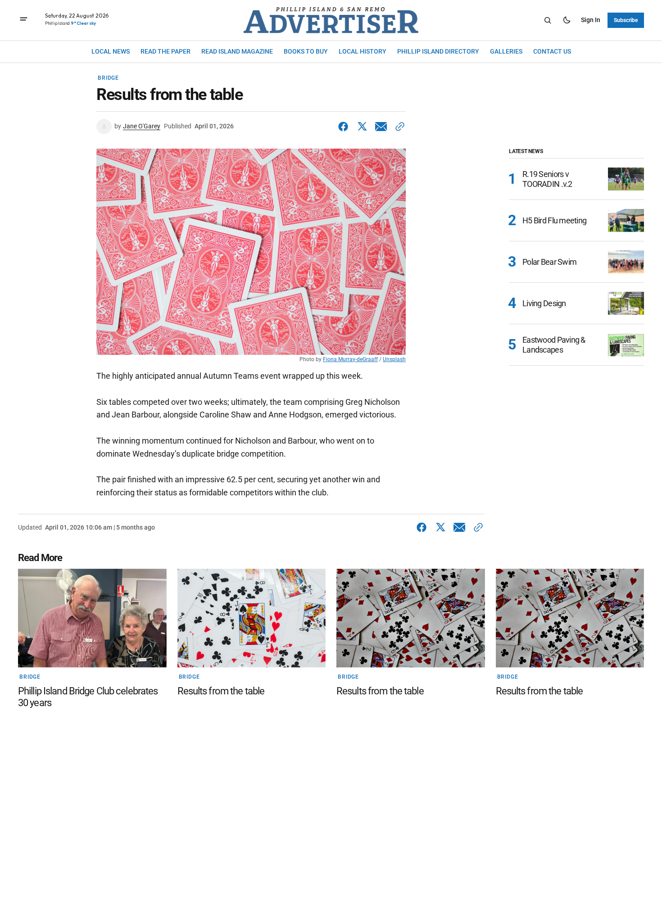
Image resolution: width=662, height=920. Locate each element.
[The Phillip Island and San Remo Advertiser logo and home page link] (331, 20)
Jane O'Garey (141, 126)
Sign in (590, 19)
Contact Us (552, 51)
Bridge (108, 78)
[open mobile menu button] (23, 20)
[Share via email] (381, 126)
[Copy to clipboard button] (398, 126)
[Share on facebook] (345, 126)
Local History (362, 51)
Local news (110, 51)
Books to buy (306, 51)
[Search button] (547, 20)
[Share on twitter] (362, 126)
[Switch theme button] (566, 20)
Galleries (506, 51)
